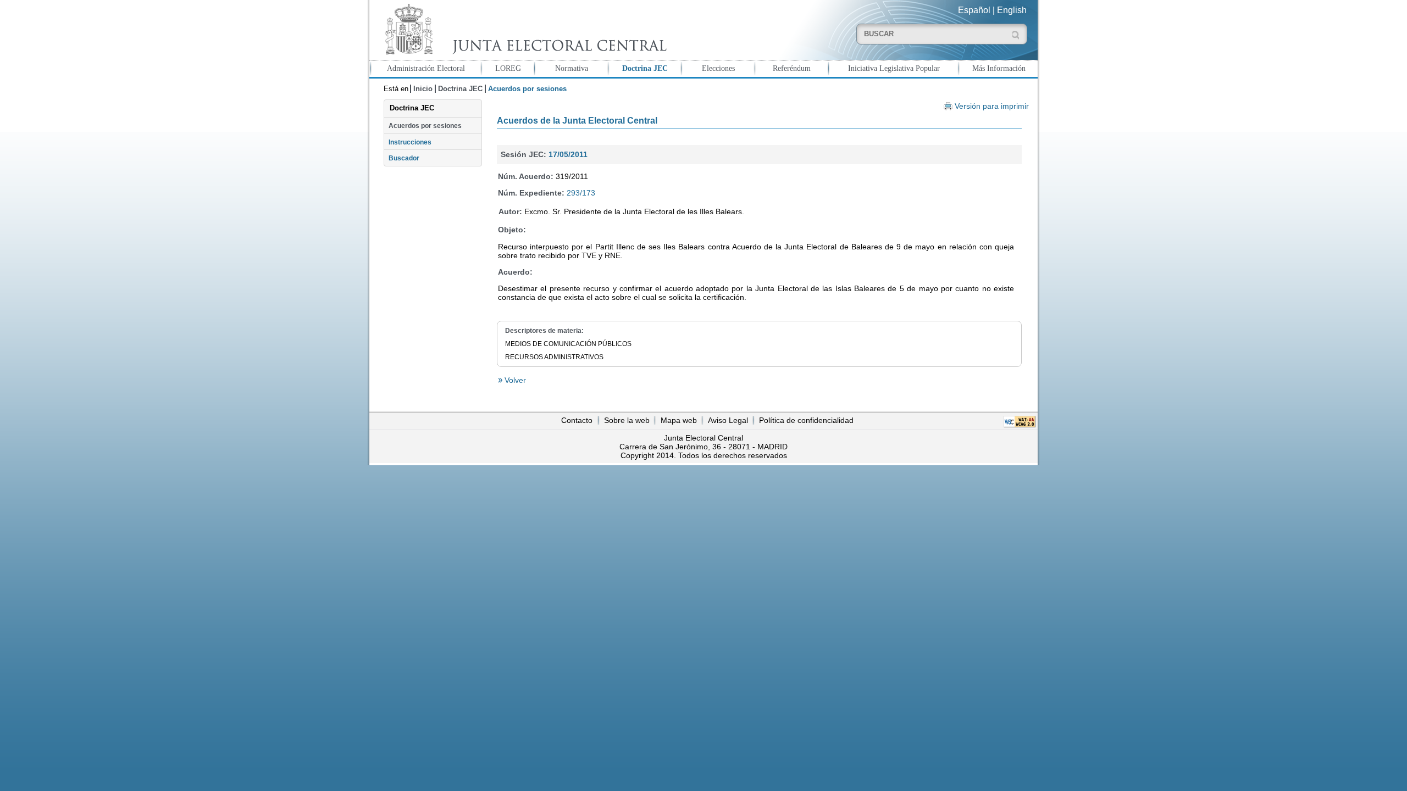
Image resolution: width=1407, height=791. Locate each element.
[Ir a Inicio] (523, 29)
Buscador (404, 158)
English (1012, 10)
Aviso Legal (728, 420)
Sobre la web (627, 420)
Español (974, 10)
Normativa (571, 68)
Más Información (999, 68)
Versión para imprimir (992, 106)
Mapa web (679, 420)
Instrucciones (410, 142)
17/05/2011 (568, 154)
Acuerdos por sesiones (425, 126)
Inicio (423, 89)
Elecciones (718, 68)
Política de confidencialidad (806, 420)
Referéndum (792, 68)
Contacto (576, 420)
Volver (514, 380)
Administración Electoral (426, 68)
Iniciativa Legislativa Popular (894, 68)
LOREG (508, 68)
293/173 (581, 192)
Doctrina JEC (645, 68)
